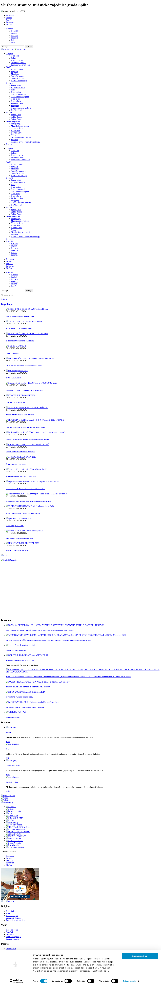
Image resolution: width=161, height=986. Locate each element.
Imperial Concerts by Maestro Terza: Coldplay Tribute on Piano (25, 489)
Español (14, 42)
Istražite (9, 112)
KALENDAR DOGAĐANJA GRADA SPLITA (20, 316)
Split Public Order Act (12, 717)
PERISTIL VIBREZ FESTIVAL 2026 (17, 550)
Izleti (13, 90)
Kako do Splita (17, 69)
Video (13, 135)
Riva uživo (15, 130)
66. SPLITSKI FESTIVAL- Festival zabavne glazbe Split (23, 513)
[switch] (68, 981)
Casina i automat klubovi (21, 108)
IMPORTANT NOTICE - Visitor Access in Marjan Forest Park (25, 707)
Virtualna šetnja (17, 128)
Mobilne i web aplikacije (21, 137)
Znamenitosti (16, 85)
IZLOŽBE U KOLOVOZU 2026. (16, 402)
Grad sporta (15, 99)
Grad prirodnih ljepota (20, 96)
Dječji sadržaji (16, 110)
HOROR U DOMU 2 (12, 353)
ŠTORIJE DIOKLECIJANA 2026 (16, 464)
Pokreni (4, 299)
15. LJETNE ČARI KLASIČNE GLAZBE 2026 (20, 341)
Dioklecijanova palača (13, 765)
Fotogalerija (16, 124)
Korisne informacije (19, 81)
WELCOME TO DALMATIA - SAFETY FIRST (20, 660)
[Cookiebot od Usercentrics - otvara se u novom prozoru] (16, 981)
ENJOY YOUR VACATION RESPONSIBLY (19, 697)
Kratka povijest (17, 60)
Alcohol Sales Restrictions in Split (16, 650)
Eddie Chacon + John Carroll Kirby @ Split (19, 538)
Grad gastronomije (18, 94)
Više (8, 742)
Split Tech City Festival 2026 (15, 526)
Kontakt (9, 144)
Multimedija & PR (13, 121)
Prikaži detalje (129, 981)
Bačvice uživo (16, 133)
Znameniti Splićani (18, 63)
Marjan (8, 732)
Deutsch (14, 35)
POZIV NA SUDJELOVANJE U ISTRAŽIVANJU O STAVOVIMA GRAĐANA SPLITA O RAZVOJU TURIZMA (40, 630)
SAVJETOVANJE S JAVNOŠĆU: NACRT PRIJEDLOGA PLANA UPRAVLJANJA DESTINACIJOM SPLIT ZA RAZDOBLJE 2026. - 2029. (48, 640)
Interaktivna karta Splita (20, 65)
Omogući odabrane (140, 956)
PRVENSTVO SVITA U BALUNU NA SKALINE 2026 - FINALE (25, 427)
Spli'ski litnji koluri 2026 (13, 378)
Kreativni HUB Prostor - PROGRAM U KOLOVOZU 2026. (24, 390)
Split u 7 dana (16, 119)
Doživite (9, 83)
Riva (7, 749)
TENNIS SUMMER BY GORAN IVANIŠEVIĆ (20, 415)
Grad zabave (16, 101)
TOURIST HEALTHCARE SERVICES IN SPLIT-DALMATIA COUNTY (28, 687)
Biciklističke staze (18, 87)
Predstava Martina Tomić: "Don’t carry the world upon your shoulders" (28, 439)
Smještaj (14, 72)
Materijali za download (20, 126)
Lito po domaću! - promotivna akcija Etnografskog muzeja (24, 365)
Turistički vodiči (17, 78)
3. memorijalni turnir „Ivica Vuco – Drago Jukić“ (21, 476)
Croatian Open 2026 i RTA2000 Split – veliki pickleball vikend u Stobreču (28, 501)
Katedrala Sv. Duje (12, 782)
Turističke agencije (18, 76)
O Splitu (9, 53)
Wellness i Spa (17, 103)
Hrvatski (9, 29)
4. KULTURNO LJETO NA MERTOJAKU (19, 328)
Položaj (14, 58)
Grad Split (15, 56)
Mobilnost (15, 74)
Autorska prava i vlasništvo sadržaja (25, 142)
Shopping (15, 106)
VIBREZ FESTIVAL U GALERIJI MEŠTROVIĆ (20, 452)
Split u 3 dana (16, 117)
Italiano (14, 40)
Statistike (14, 140)
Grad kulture (16, 92)
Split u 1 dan (16, 115)
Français (14, 38)
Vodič (8, 67)
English (14, 33)
